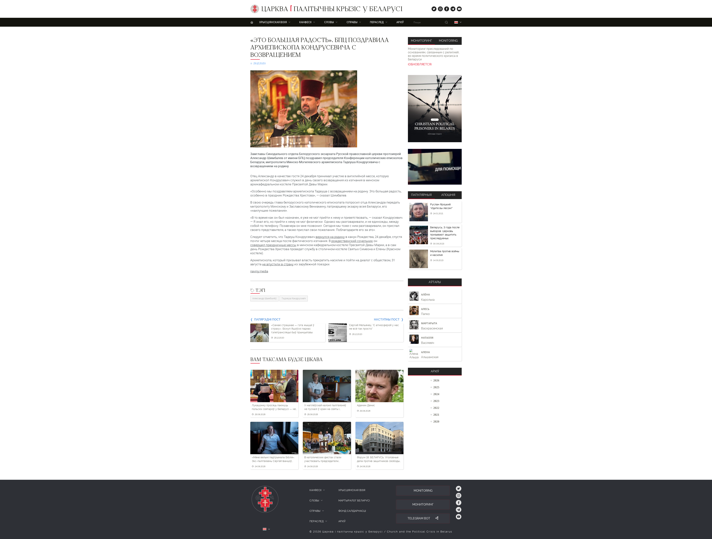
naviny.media (259, 271)
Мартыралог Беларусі (354, 500)
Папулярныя (421, 195)
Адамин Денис (366, 405)
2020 (436, 421)
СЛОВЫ (314, 500)
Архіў (400, 22)
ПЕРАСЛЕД (316, 521)
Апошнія (448, 195)
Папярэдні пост (267, 319)
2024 (436, 394)
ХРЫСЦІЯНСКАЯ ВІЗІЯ (351, 490)
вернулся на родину (330, 237)
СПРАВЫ (314, 510)
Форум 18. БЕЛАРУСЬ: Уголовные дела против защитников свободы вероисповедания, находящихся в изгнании (378, 459)
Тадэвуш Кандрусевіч (293, 298)
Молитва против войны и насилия (444, 253)
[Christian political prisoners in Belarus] (435, 108)
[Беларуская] (456, 22)
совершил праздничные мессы (273, 245)
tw (433, 8)
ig (439, 8)
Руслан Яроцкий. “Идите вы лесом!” (441, 206)
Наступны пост (387, 319)
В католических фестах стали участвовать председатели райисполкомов (322, 459)
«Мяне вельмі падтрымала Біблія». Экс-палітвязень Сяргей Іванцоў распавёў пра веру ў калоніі (273, 459)
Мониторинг (421, 40)
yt (458, 8)
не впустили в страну (278, 264)
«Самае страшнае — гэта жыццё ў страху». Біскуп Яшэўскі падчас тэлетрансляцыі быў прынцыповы (292, 329)
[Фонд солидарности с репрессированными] (435, 167)
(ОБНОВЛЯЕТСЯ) (420, 64)
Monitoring (448, 40)
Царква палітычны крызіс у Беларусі (331, 9)
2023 (436, 401)
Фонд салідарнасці (352, 510)
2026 (436, 380)
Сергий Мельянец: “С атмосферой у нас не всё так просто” (374, 327)
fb (445, 8)
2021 (436, 415)
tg (451, 8)
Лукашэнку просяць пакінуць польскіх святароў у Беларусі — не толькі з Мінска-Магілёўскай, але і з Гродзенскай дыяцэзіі (274, 407)
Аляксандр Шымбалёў (264, 298)
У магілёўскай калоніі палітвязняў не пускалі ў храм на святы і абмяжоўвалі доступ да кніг (325, 407)
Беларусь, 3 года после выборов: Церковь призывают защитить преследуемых (444, 233)
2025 (436, 387)
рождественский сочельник (352, 241)
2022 (436, 408)
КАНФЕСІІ (315, 490)
